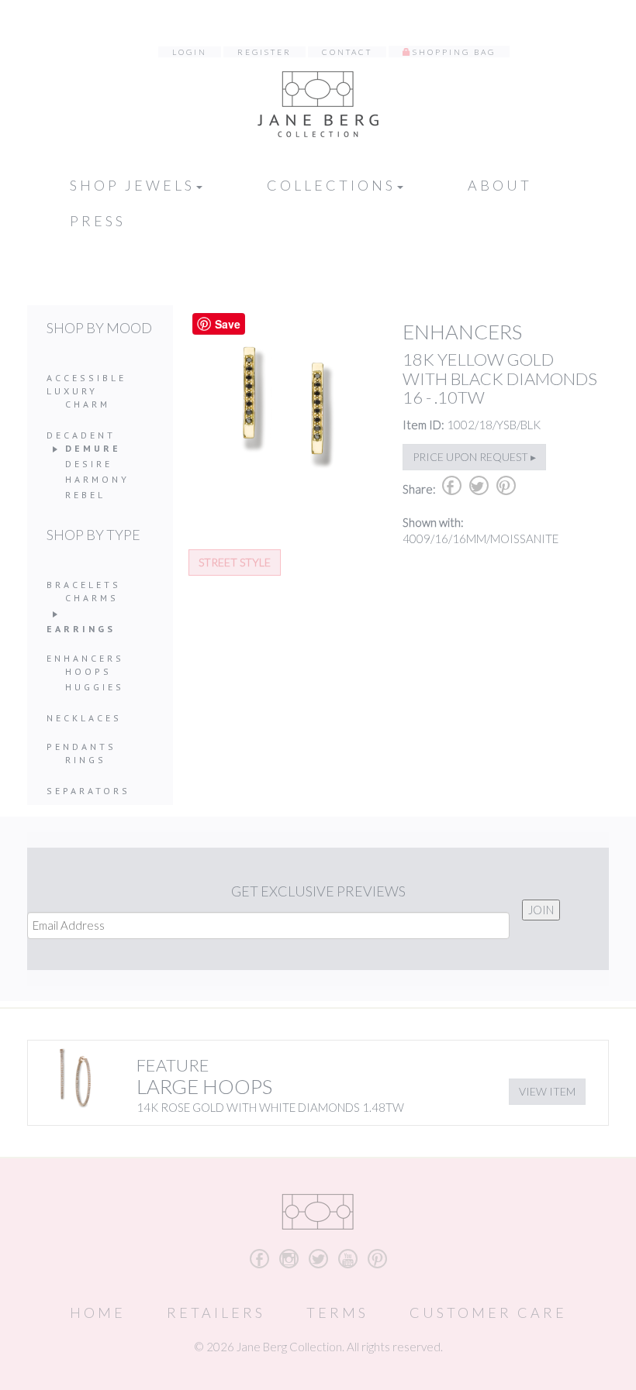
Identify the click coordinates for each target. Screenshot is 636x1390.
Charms (92, 598)
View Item (547, 1091)
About (500, 185)
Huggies (94, 687)
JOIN (541, 910)
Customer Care (488, 1312)
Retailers (216, 1312)
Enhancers (85, 658)
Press (98, 220)
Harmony (97, 479)
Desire (88, 464)
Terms (337, 1312)
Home (98, 1312)
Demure (93, 448)
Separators (88, 790)
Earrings (81, 629)
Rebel (85, 495)
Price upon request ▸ (474, 456)
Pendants (81, 746)
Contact (347, 52)
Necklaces (84, 718)
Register (264, 52)
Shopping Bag (454, 52)
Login (189, 52)
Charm (87, 404)
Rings (85, 760)
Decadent (81, 435)
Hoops (88, 671)
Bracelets (84, 584)
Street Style (235, 562)
